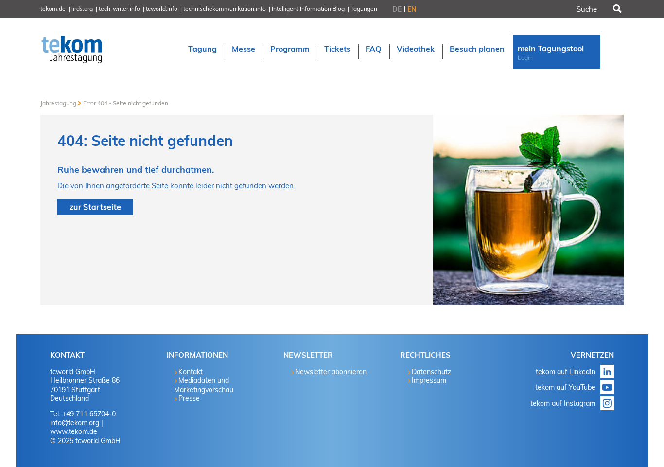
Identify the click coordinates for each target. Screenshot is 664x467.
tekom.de (53, 8)
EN (412, 9)
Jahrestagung (58, 103)
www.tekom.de (73, 431)
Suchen (616, 8)
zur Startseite (95, 207)
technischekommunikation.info (224, 8)
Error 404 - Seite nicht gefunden (125, 103)
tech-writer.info (119, 8)
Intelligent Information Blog (308, 8)
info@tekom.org (74, 422)
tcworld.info (161, 8)
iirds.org (82, 8)
